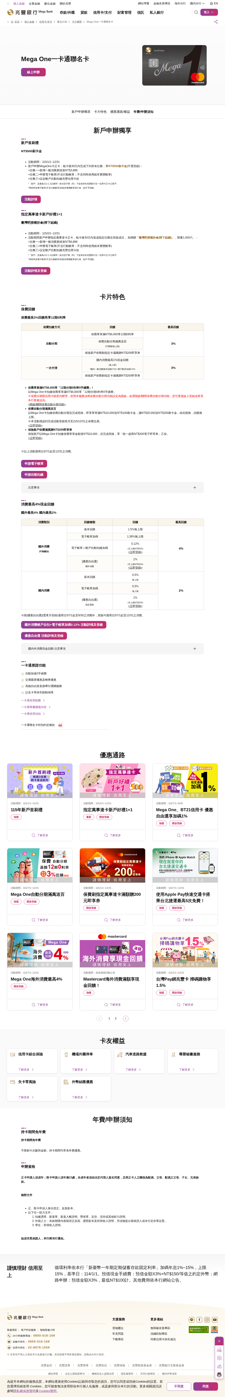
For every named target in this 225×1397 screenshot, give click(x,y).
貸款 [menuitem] (84, 12)
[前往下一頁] (125, 1018)
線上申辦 (33, 72)
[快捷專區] (219, 1341)
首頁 (17, 21)
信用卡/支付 (45, 21)
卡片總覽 (77, 21)
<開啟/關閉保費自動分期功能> (47, 404)
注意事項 (33, 487)
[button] (219, 1349)
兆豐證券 (64, 1365)
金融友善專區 (161, 3)
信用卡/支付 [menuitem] (102, 12)
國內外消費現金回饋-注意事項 (47, 648)
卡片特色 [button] (100, 111)
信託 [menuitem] (140, 12)
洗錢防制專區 (158, 1333)
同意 (205, 1386)
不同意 (179, 1386)
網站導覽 (143, 3)
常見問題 (118, 1333)
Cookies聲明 (47, 1391)
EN (216, 3)
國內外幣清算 (169, 1373)
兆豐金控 (46, 1365)
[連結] (196, 12)
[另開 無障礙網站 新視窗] (199, 1329)
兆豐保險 (119, 1365)
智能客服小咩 (47, 1330)
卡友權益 (112, 1040)
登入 (207, 12)
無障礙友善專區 (160, 1328)
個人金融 (29, 21)
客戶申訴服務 (28, 1330)
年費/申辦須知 (112, 1119)
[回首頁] (30, 12)
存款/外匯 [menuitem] (67, 12)
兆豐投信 (101, 1365)
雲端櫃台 (118, 1328)
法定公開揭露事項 (75, 1373)
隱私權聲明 (127, 1373)
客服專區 (12, 1330)
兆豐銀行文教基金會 (171, 1365)
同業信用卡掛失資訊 (163, 1339)
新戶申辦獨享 (112, 130)
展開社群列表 (216, 22)
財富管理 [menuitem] (124, 12)
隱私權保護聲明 (24, 1391)
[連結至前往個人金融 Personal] (25, 1317)
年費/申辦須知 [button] (143, 111)
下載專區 (118, 1339)
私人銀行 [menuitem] (157, 12)
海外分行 (180, 3)
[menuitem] (19, 3)
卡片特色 (112, 296)
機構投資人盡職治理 (103, 1373)
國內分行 (195, 3)
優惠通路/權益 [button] (120, 111)
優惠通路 (112, 755)
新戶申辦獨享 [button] (81, 111)
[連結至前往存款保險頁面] (214, 1329)
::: (8, 3)
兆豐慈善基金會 (142, 1365)
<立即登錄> (35, 425)
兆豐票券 (83, 1365)
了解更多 (42, 835)
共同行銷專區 (147, 1373)
